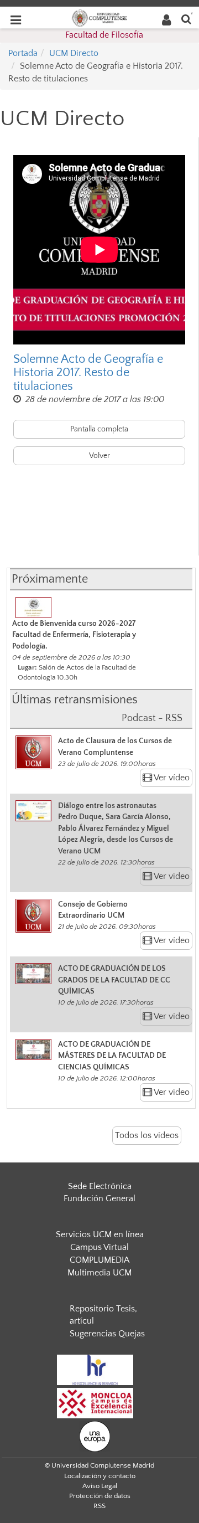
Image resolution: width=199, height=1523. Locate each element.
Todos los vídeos (147, 1135)
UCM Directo (73, 53)
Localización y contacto (99, 1476)
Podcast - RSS (152, 718)
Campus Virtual (99, 1247)
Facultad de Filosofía (104, 35)
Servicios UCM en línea (100, 1234)
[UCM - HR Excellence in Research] (95, 1369)
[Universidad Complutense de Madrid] (99, 17)
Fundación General (99, 1198)
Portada (23, 53)
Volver (99, 455)
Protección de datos (99, 1496)
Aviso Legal (99, 1486)
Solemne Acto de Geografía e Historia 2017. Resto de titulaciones (88, 372)
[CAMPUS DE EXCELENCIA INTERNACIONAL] (95, 1402)
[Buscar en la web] (186, 18)
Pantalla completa (99, 429)
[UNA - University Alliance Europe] (95, 1435)
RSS (99, 1506)
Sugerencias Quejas (107, 1334)
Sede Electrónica (100, 1186)
